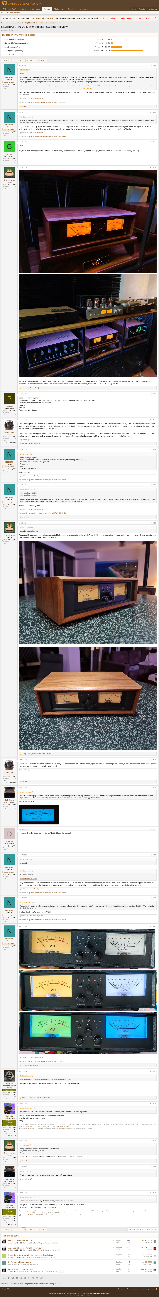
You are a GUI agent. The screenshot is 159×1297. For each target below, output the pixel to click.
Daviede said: (24, 859)
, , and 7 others (36, 754)
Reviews (22, 9)
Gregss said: (24, 70)
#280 (155, 1193)
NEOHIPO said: (25, 528)
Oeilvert (149, 1250)
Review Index (34, 9)
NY (15, 1098)
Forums (47, 9)
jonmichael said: (25, 902)
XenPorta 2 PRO (70, 1295)
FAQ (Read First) (9, 9)
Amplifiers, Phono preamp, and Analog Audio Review (40, 1272)
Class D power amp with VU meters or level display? (31, 1255)
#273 (155, 855)
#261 (155, 65)
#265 (155, 394)
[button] (64, 9)
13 (20, 60)
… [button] (13, 60)
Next (42, 60)
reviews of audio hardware (43, 18)
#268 (155, 485)
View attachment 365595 (28, 493)
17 (58, 1250)
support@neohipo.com (36, 99)
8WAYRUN (90, 1295)
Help (152, 1289)
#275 (155, 926)
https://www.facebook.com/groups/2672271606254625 (48, 102)
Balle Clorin (148, 1271)
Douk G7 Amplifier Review (20, 1240)
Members (84, 9)
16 (31, 60)
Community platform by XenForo (67, 1293)
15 (27, 60)
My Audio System (63, 1126)
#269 (155, 523)
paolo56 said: (24, 454)
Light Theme (7, 1289)
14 (23, 60)
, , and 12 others (35, 388)
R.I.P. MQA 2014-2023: (35, 1128)
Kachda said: (24, 1171)
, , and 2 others (36, 1098)
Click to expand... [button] (88, 88)
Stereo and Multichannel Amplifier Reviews (37, 1243)
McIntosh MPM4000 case (19, 1262)
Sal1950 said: (24, 1145)
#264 (155, 168)
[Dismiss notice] (156, 18)
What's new (58, 9)
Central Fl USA (11, 1135)
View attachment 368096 (28, 1079)
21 (37, 60)
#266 (155, 420)
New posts (4, 13)
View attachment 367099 (28, 879)
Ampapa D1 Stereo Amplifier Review (25, 1247)
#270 (155, 760)
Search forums (15, 13)
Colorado (13, 442)
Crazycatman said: (26, 489)
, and (30, 1065)
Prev (5, 60)
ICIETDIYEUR (148, 1257)
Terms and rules (132, 1289)
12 (16, 60)
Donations (72, 9)
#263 (155, 142)
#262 (155, 112)
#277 (155, 1104)
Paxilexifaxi (11, 1257)
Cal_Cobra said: (25, 117)
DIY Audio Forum (32, 1264)
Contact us (121, 1289)
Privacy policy (144, 1289)
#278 (155, 1141)
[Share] (150, 65)
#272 (155, 829)
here (108, 18)
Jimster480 (148, 1243)
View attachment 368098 (62, 1079)
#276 (155, 1071)
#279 (155, 1167)
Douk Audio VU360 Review (20, 1269)
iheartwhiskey (12, 1264)
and (31, 443)
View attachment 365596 (28, 495)
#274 (155, 898)
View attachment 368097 (45, 1079)
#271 (155, 788)
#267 (155, 449)
